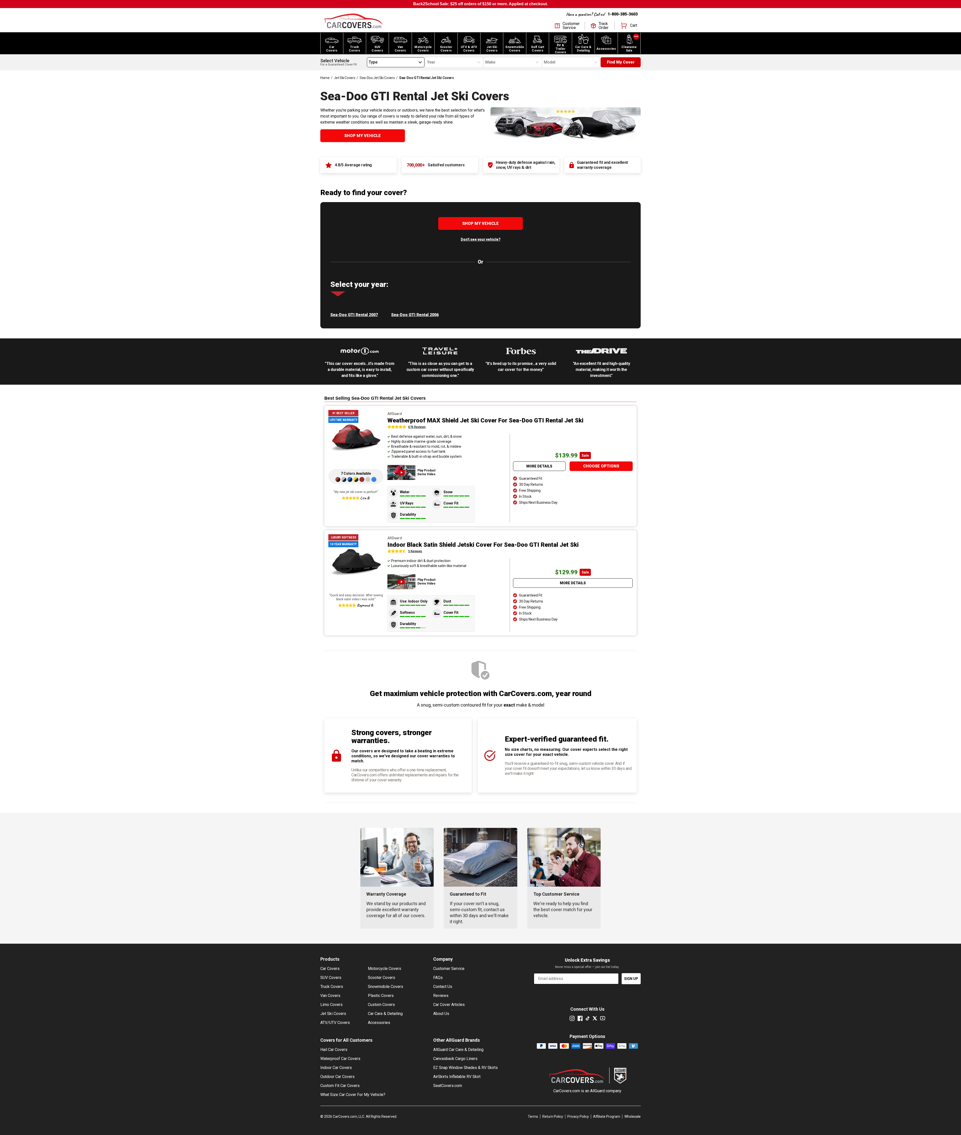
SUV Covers (330, 977)
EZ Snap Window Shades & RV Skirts (465, 1067)
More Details (539, 466)
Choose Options (601, 466)
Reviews (440, 995)
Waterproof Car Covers (340, 1058)
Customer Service (448, 968)
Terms (533, 1116)
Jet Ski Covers (344, 78)
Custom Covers (381, 1004)
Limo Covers (331, 1004)
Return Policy (552, 1116)
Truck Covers (331, 986)
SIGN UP (631, 979)
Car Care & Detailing (385, 1013)
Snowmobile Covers (385, 986)
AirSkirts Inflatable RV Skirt (456, 1076)
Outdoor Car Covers (337, 1076)
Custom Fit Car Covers (340, 1085)
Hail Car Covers (333, 1049)
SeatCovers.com (447, 1085)
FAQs (438, 977)
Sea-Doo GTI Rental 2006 (415, 314)
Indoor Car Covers (336, 1067)
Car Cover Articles (449, 1004)
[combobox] (368, 62)
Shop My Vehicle (362, 135)
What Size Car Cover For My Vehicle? (352, 1094)
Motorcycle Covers (384, 968)
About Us (441, 1013)
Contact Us (442, 986)
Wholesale (632, 1116)
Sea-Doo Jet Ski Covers (377, 78)
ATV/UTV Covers (335, 1022)
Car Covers (330, 968)
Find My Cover (621, 62)
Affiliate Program (606, 1116)
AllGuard (597, 1090)
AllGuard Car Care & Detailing (458, 1049)
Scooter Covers (381, 977)
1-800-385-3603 (623, 14)
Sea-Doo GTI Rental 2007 (354, 314)
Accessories (379, 1022)
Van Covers (330, 995)
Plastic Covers (381, 995)
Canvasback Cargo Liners (455, 1058)
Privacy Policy (578, 1116)
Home (325, 78)
